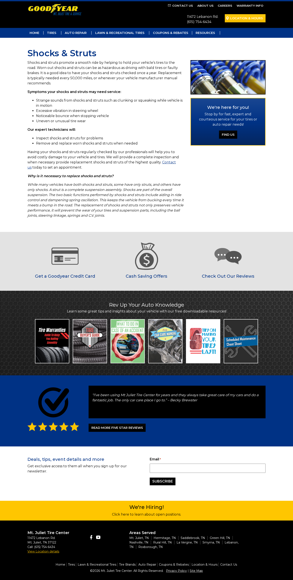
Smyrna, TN (211, 542)
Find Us (228, 135)
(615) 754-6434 (199, 22)
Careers (225, 5)
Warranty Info (250, 5)
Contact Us (182, 5)
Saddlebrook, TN (193, 538)
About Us (205, 5)
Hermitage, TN (165, 538)
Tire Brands (127, 564)
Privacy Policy (176, 571)
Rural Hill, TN (162, 542)
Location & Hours (246, 18)
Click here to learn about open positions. (146, 514)
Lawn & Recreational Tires (119, 33)
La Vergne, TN (187, 542)
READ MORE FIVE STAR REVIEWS (117, 428)
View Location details (43, 551)
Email (155, 459)
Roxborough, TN (150, 547)
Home (34, 33)
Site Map (196, 571)
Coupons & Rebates (170, 33)
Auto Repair (76, 33)
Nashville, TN (138, 542)
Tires (51, 33)
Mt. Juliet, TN (139, 538)
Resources (205, 33)
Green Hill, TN (220, 538)
